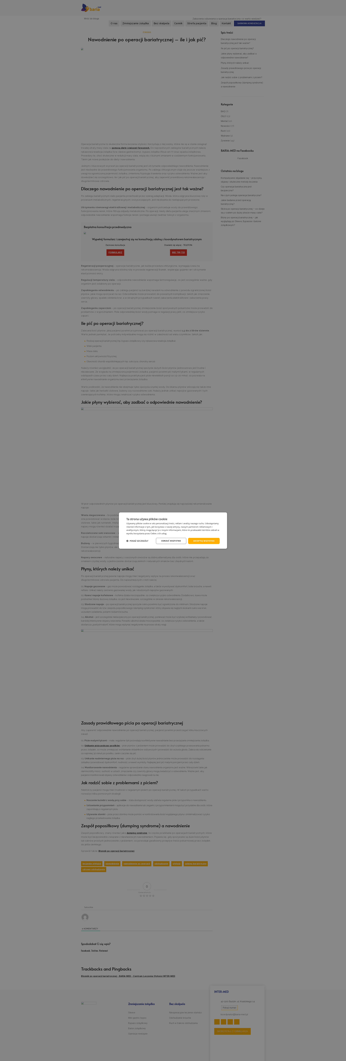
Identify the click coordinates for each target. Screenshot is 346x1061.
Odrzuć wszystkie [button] (171, 541)
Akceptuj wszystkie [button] (203, 541)
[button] (137, 541)
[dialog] (173, 530)
